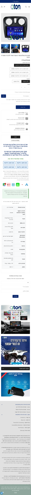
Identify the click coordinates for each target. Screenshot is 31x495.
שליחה (15, 296)
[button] (15, 1)
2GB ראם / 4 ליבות (22, 163)
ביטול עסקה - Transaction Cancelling (21, 422)
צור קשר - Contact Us (25, 417)
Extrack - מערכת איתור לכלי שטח (22, 412)
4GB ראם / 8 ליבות (22, 167)
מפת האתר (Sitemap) (25, 430)
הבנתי (15, 492)
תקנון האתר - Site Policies (24, 427)
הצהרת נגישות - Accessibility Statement (21, 425)
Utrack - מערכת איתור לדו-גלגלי (23, 409)
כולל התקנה (16, 81)
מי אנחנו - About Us (25, 420)
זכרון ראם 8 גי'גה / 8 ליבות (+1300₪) (19, 76)
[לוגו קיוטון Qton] (15, 7)
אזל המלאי (22, 107)
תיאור (15, 137)
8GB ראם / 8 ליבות (9, 167)
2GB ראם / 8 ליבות (9, 163)
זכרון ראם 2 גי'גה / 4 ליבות (22, 65)
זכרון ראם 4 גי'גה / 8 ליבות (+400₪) (19, 72)
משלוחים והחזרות (15, 140)
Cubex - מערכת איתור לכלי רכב (23, 407)
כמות (28, 84)
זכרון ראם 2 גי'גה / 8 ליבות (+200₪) (19, 68)
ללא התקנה (25, 81)
